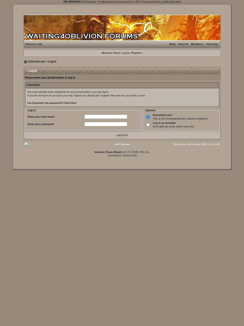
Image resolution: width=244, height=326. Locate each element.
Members (197, 44)
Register (136, 53)
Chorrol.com (33, 44)
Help (172, 44)
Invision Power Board (108, 152)
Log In (125, 53)
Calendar (212, 44)
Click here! (70, 102)
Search (183, 44)
